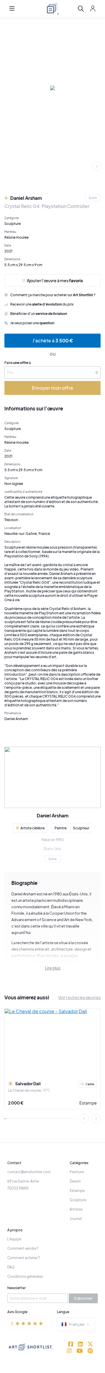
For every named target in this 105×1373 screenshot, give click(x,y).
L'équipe (14, 1239)
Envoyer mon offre (52, 388)
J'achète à (52, 340)
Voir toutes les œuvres (79, 997)
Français (77, 1324)
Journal (76, 1218)
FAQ (11, 1267)
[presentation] (97, 166)
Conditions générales (25, 1276)
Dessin (75, 1181)
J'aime (89, 1084)
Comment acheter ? (23, 1258)
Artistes (76, 1209)
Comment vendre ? (22, 1248)
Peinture (77, 1172)
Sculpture (78, 1200)
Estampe (88, 1102)
